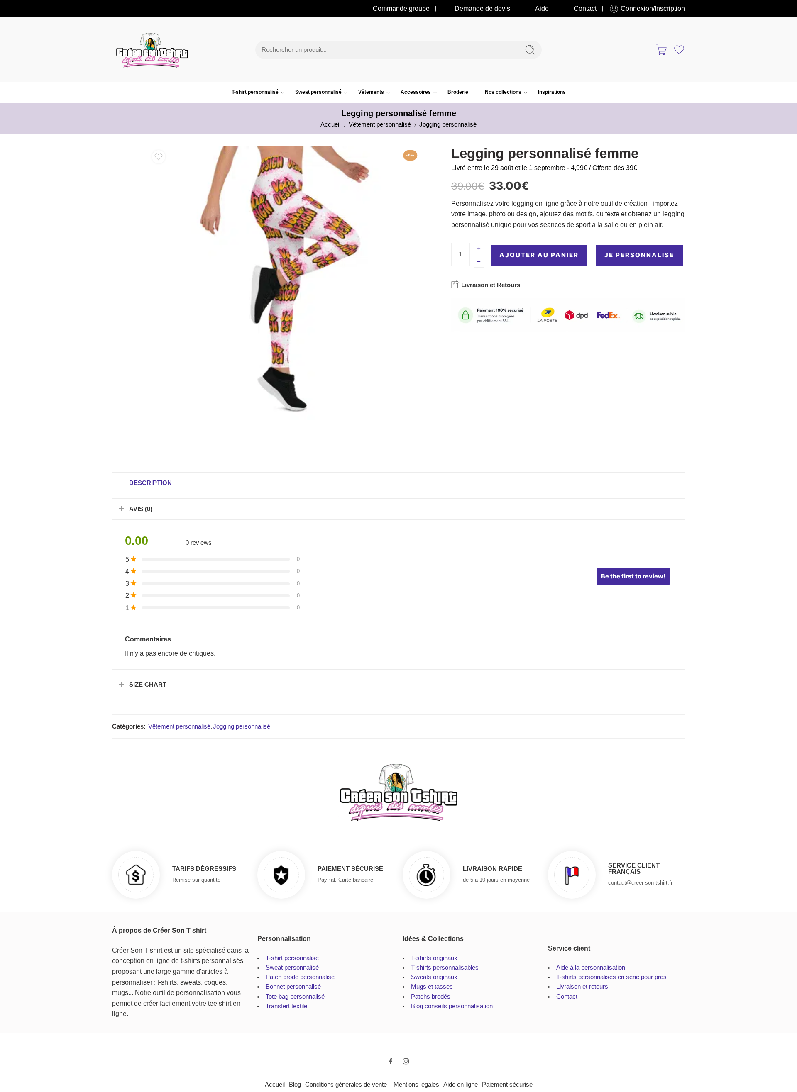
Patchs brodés (430, 996)
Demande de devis (482, 8)
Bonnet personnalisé (293, 986)
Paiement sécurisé (507, 1084)
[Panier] (661, 50)
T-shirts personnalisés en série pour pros (611, 977)
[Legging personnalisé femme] (285, 283)
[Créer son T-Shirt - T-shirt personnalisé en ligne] (152, 50)
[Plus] (479, 248)
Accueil (330, 124)
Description (150, 483)
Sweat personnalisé (318, 92)
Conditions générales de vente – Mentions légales (372, 1084)
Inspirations (552, 92)
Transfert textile (286, 1006)
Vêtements (371, 92)
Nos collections (503, 92)
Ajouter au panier (539, 255)
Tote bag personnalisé (295, 996)
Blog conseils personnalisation (452, 1006)
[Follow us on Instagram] (406, 1061)
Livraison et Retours (490, 284)
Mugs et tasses (432, 986)
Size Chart (147, 684)
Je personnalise (639, 255)
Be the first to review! (633, 576)
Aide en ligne (460, 1084)
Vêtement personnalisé (380, 124)
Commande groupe (401, 8)
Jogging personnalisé (448, 124)
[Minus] (479, 262)
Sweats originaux (434, 977)
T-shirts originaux (434, 958)
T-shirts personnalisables (445, 967)
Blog (295, 1084)
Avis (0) (140, 509)
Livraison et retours (582, 986)
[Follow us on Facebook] (390, 1061)
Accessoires (416, 92)
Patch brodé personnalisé (300, 977)
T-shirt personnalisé (255, 92)
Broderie (457, 92)
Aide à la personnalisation (590, 967)
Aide (542, 8)
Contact (585, 8)
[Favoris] (158, 156)
